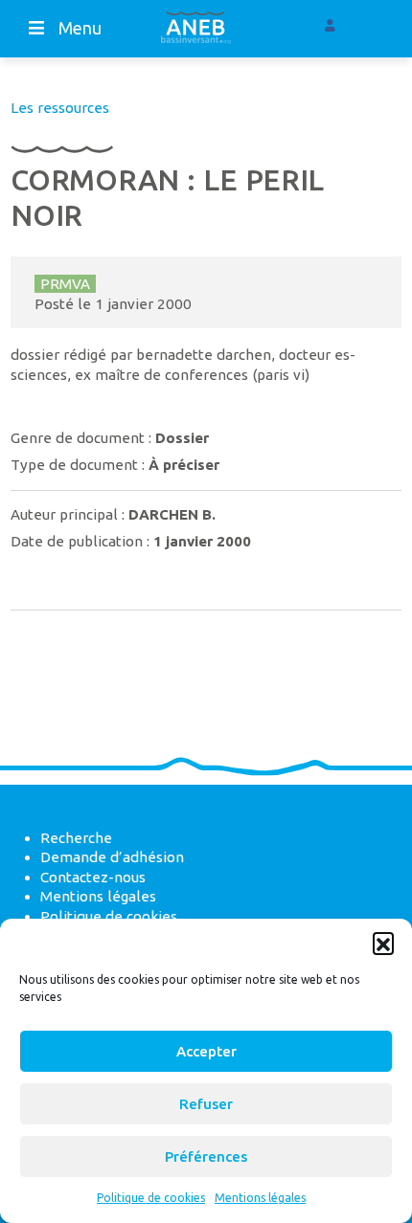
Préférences (206, 1156)
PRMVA (65, 284)
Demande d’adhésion (112, 857)
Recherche (76, 838)
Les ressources (60, 108)
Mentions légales (260, 1197)
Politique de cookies (151, 1197)
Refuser (206, 1104)
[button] (383, 942)
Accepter (206, 1051)
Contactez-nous (93, 877)
